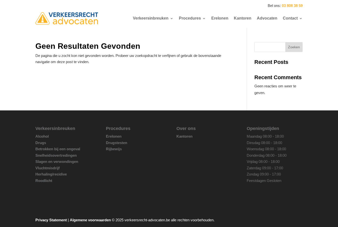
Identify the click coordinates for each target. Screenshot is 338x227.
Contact (290, 18)
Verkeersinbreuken (151, 18)
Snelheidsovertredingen (56, 155)
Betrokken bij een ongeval (57, 149)
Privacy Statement (51, 220)
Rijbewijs (114, 149)
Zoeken (294, 47)
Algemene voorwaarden (90, 220)
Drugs (40, 143)
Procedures (190, 18)
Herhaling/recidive (51, 174)
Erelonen (219, 18)
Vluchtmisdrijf (47, 168)
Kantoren (242, 18)
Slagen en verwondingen (56, 161)
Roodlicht (43, 180)
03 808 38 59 (292, 5)
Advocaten (267, 18)
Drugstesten (116, 143)
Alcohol (42, 136)
